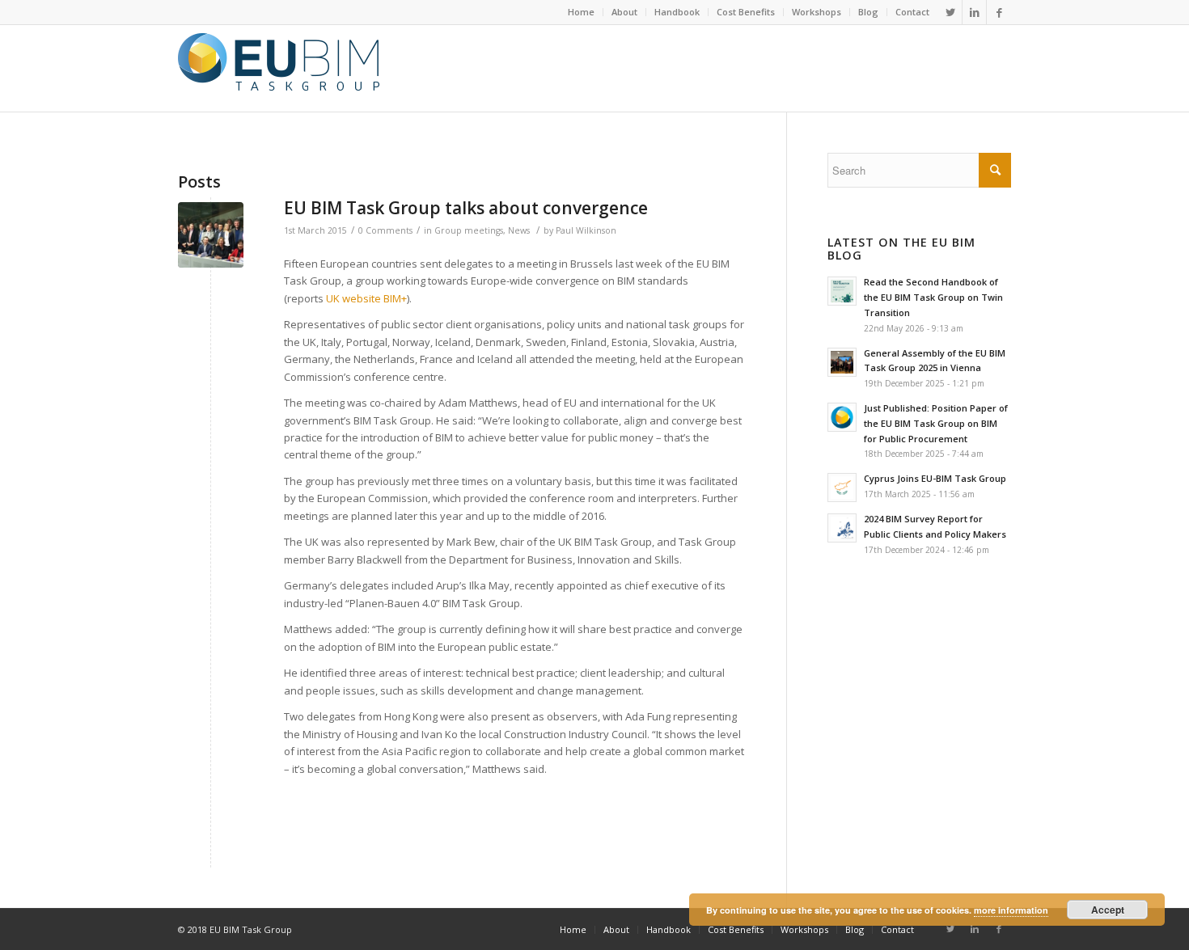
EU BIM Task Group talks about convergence (466, 207)
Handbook (677, 12)
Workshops (816, 12)
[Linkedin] (974, 12)
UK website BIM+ (366, 298)
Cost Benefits (746, 12)
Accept (1107, 909)
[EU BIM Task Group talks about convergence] (210, 235)
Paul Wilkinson (586, 230)
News (519, 230)
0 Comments (385, 230)
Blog (868, 12)
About (624, 12)
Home (581, 12)
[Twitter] (950, 12)
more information (1011, 910)
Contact (912, 12)
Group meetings (468, 230)
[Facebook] (999, 12)
